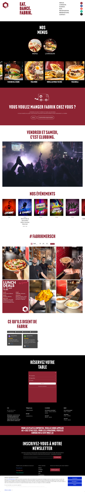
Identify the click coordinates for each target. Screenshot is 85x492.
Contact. (62, 14)
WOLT (33, 117)
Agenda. (62, 6)
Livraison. (62, 4)
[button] (7, 341)
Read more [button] (26, 343)
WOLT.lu (50, 432)
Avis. (60, 8)
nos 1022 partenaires (11, 479)
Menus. (61, 3)
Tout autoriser (74, 478)
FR (81, 3)
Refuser (74, 484)
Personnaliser (74, 481)
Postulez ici (55, 469)
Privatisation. (64, 10)
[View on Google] (9, 336)
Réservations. (64, 12)
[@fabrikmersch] (32, 244)
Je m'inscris (57, 457)
